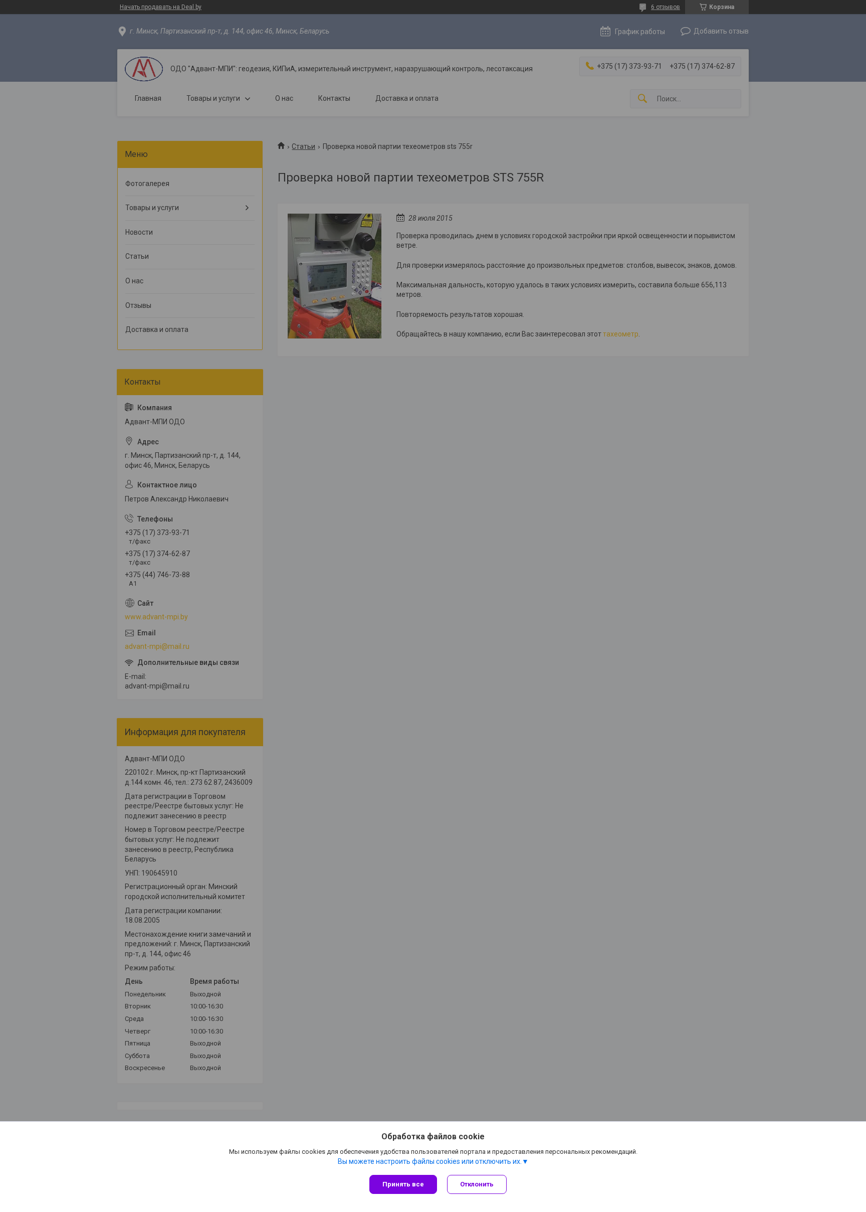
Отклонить (477, 1184)
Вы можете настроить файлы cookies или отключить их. (430, 1161)
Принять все (403, 1184)
